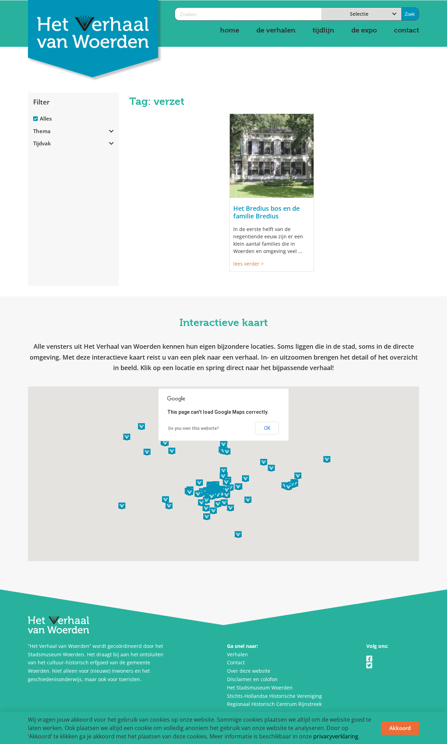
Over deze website (248, 670)
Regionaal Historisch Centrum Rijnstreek (274, 704)
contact (406, 30)
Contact (236, 662)
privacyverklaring (335, 736)
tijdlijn (323, 30)
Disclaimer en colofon (252, 679)
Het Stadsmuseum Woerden (260, 687)
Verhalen (237, 654)
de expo (364, 30)
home (229, 30)
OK (267, 428)
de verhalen (275, 30)
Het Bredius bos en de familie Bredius (266, 212)
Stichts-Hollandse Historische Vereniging (274, 696)
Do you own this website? (193, 428)
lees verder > (248, 263)
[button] (222, 494)
